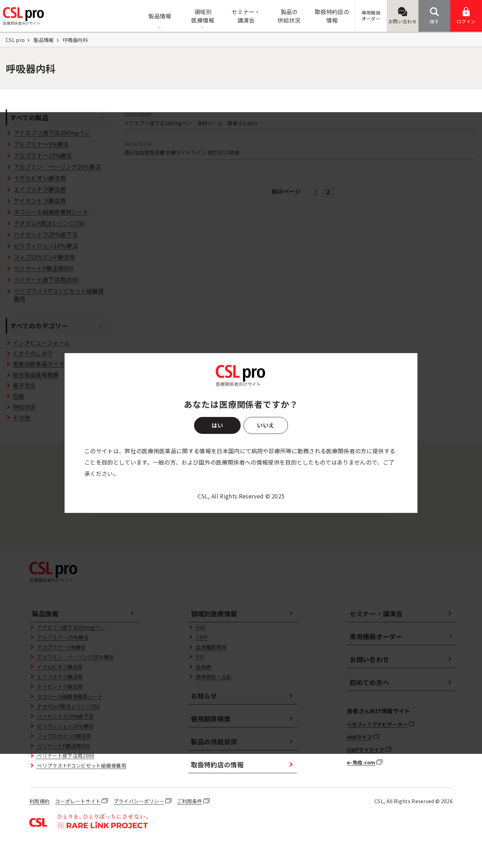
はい (217, 425)
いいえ (265, 425)
